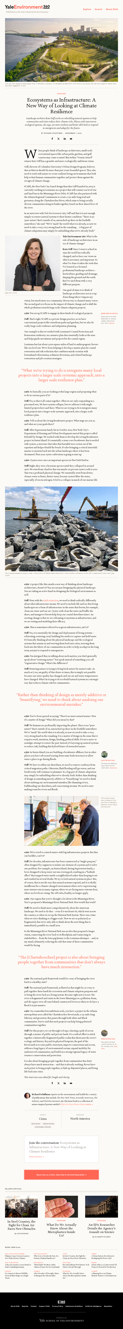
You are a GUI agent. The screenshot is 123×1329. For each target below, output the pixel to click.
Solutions (67, 1262)
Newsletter (108, 1306)
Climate (37, 1271)
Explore (87, 9)
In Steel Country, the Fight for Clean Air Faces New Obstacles (21, 1225)
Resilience (36, 1123)
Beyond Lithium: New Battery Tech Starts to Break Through (76, 1266)
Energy (94, 1253)
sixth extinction (50, 600)
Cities (43, 1119)
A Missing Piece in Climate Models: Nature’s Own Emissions (104, 1274)
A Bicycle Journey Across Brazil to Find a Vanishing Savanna (18, 1266)
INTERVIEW (66, 1271)
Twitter (58, 139)
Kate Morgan (22, 1233)
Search (98, 9)
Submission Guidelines (74, 1306)
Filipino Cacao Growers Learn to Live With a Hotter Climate (17, 1257)
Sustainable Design (43, 1127)
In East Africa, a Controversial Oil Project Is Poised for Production (104, 1266)
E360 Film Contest (40, 1253)
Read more (113, 768)
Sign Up (111, 323)
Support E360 (44, 1306)
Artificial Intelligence (93, 1306)
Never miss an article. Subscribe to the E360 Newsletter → (61, 1175)
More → (89, 1104)
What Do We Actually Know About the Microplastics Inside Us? (61, 1230)
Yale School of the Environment (34, 12)
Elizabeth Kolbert (103, 1237)
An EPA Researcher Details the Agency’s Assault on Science (101, 1228)
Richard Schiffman (53, 133)
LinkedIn (65, 139)
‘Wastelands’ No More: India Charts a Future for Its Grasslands (47, 1266)
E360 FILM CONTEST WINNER (15, 1253)
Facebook (52, 139)
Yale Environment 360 (27, 7)
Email (71, 139)
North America (80, 1119)
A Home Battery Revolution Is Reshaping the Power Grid (103, 1257)
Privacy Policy (57, 1306)
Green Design (48, 1123)
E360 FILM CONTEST (12, 1262)
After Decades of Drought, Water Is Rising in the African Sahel (46, 1274)
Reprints (25, 1306)
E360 (61, 1302)
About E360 (112, 9)
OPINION (8, 1271)
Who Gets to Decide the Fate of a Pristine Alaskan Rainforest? (46, 1257)
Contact (34, 1306)
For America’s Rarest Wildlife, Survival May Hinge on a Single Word (16, 1275)
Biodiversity (38, 1262)
